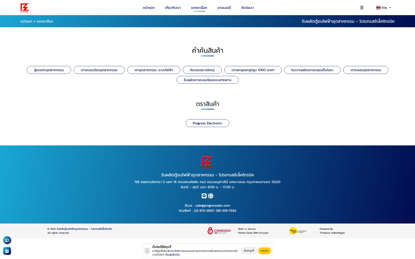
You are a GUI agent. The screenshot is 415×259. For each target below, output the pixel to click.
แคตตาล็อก (199, 7)
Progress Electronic (207, 123)
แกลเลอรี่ (224, 7)
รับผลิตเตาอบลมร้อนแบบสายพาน (207, 79)
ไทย (385, 7)
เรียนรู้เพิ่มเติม (172, 255)
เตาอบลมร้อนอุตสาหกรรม (99, 69)
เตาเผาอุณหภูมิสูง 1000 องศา (253, 69)
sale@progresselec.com (212, 205)
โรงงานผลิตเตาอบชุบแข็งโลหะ (312, 69)
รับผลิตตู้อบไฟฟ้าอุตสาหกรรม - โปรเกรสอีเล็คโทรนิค (84, 229)
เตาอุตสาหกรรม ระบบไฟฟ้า (153, 69)
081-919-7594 (226, 210)
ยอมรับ (264, 251)
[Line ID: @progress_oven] (204, 196)
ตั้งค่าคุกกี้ (249, 251)
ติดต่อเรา (247, 7)
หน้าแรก (149, 7)
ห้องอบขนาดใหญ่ (202, 69)
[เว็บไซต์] (210, 196)
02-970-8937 (204, 210)
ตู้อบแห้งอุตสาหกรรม (49, 69)
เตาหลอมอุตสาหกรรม (365, 69)
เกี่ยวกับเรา (173, 7)
